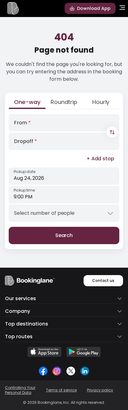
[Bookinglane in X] (70, 371)
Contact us (103, 280)
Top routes (19, 336)
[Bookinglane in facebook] (43, 371)
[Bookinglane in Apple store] (44, 352)
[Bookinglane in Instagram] (57, 371)
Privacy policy (100, 390)
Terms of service (61, 390)
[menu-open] (122, 8)
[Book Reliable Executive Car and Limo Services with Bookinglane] (13, 8)
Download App (94, 8)
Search (64, 235)
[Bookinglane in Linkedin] (84, 371)
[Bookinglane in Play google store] (83, 352)
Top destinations (26, 323)
